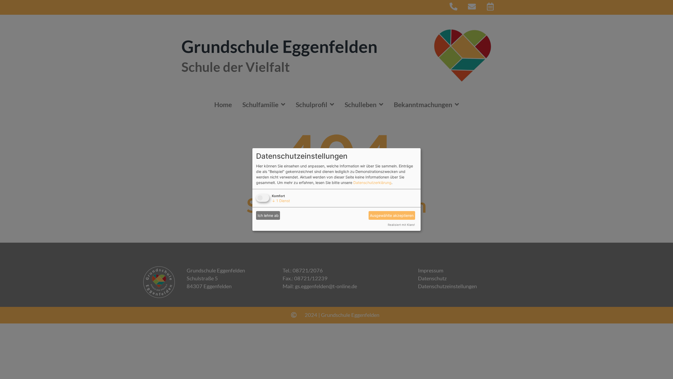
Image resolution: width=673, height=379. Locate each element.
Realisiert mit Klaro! (401, 225)
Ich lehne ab (268, 215)
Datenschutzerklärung (372, 182)
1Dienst (281, 200)
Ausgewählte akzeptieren (392, 215)
